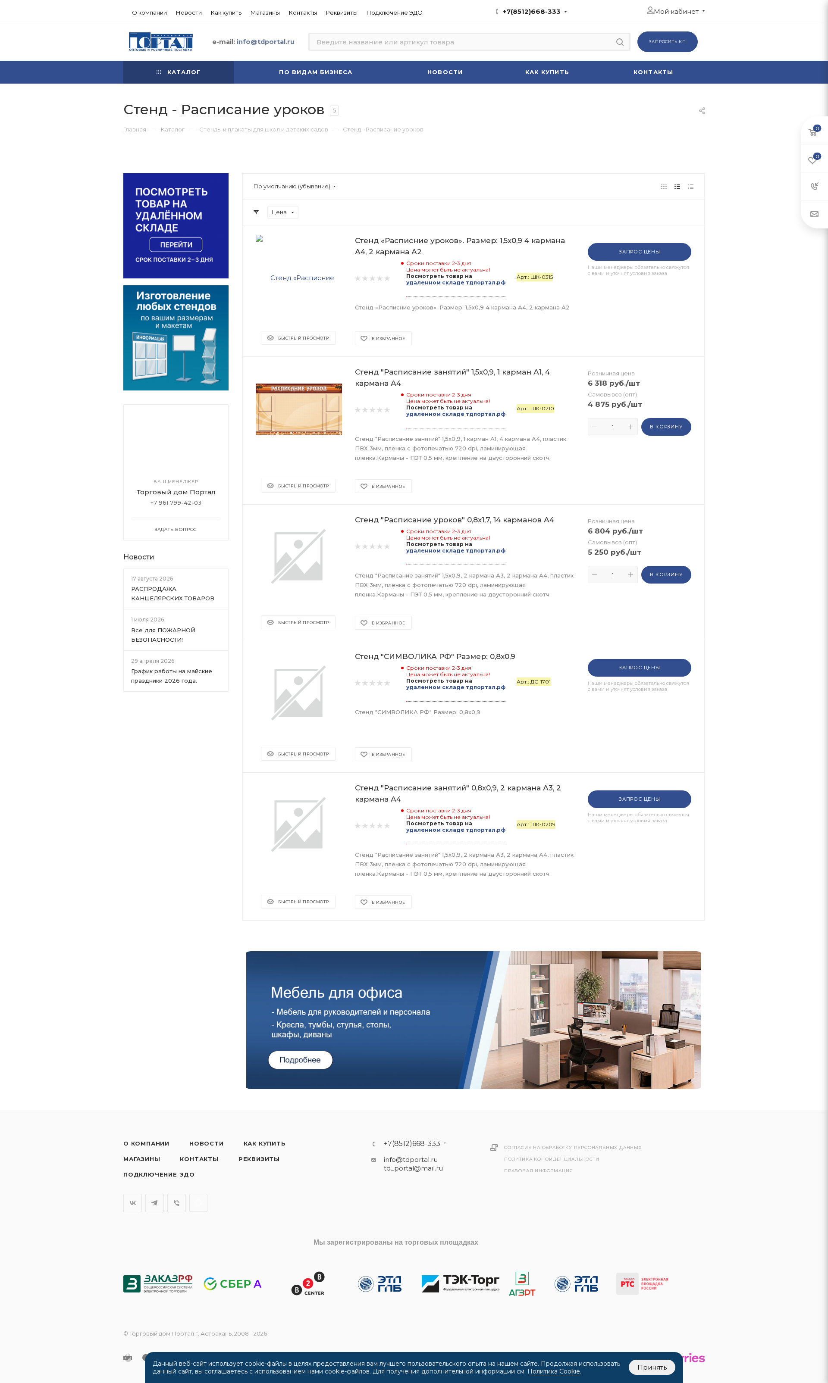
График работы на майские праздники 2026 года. (171, 676)
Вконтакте (132, 1203)
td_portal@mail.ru (413, 1168)
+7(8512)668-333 (532, 11)
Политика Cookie (553, 1371)
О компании (146, 1143)
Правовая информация (538, 1171)
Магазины (141, 1158)
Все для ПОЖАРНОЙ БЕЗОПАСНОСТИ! (163, 635)
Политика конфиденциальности (551, 1159)
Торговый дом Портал (176, 492)
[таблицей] (690, 186)
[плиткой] (664, 186)
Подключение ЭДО (159, 1174)
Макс (198, 1203)
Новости (138, 557)
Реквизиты (259, 1158)
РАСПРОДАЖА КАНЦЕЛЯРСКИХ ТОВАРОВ (172, 593)
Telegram (154, 1203)
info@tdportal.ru (411, 1159)
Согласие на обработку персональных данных (573, 1147)
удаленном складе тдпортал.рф (455, 282)
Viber (176, 1203)
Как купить (265, 1143)
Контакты (199, 1158)
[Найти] (619, 42)
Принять (652, 1367)
